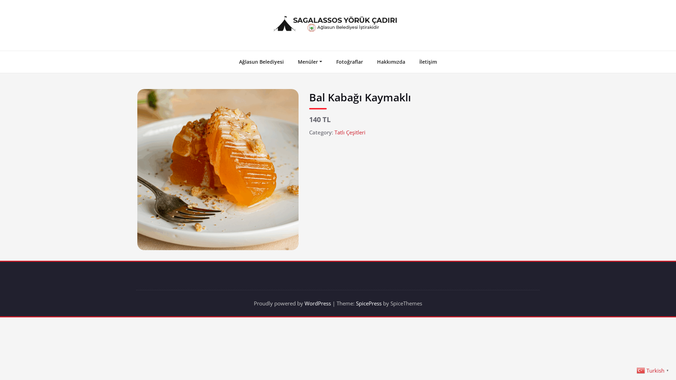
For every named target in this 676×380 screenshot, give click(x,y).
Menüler (308, 61)
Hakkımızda (391, 61)
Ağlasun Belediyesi (261, 61)
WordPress (318, 303)
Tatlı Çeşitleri (349, 132)
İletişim (428, 61)
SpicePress (369, 303)
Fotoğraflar (349, 61)
